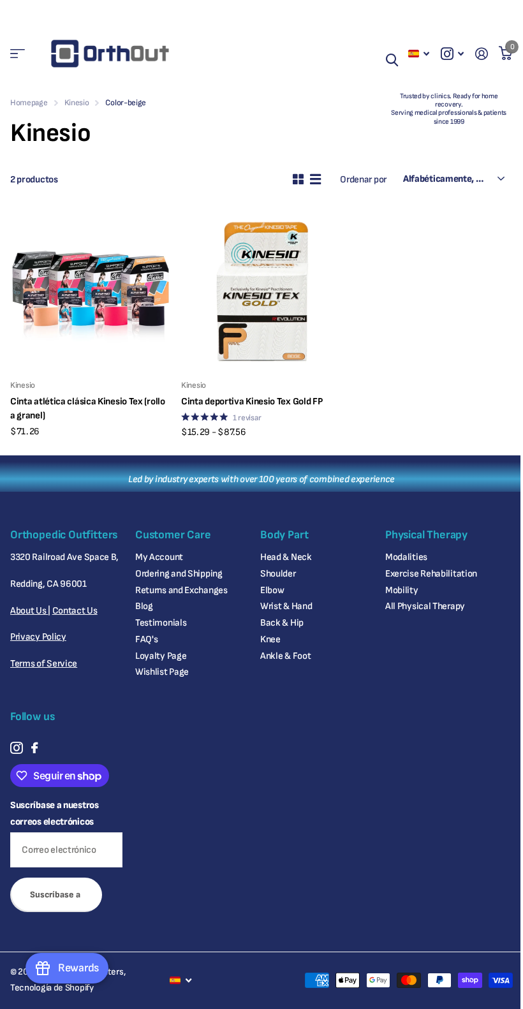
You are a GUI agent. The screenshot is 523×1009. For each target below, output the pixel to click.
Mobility (401, 590)
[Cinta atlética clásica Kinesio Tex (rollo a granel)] (90, 289)
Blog (144, 606)
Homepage (29, 103)
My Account (159, 557)
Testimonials (160, 623)
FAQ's (146, 639)
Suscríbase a (56, 894)
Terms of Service (43, 664)
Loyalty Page (160, 656)
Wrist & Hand (286, 606)
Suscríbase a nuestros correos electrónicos (54, 813)
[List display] (315, 179)
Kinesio (76, 103)
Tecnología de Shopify (52, 987)
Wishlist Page (162, 672)
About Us (29, 611)
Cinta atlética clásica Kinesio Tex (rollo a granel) (87, 408)
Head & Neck (286, 557)
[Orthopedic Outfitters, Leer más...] (452, 54)
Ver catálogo (17, 53)
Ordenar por (363, 179)
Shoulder (278, 574)
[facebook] (34, 747)
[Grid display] (298, 179)
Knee (270, 639)
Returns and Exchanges (181, 590)
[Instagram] (16, 748)
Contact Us (75, 611)
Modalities (406, 557)
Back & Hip (282, 623)
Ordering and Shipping (179, 574)
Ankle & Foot (285, 656)
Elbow (272, 590)
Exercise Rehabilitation (431, 574)
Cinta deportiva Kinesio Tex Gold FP (251, 401)
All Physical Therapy (425, 606)
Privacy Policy (38, 637)
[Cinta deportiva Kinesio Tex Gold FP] (261, 289)
